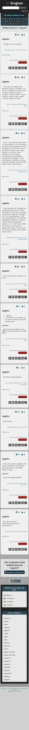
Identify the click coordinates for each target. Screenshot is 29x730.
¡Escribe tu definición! (15, 572)
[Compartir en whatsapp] (16, 68)
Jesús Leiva (13, 283)
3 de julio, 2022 (23, 427)
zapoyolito (8, 673)
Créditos (11, 688)
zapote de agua (9, 652)
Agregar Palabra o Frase (15, 15)
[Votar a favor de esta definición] (16, 35)
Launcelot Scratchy (17, 170)
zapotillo (7, 667)
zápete (6, 621)
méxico (7, 111)
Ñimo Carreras (14, 338)
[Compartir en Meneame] (25, 68)
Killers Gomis (12, 531)
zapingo (7, 627)
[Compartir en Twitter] (13, 68)
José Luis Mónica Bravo (15, 383)
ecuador (7, 389)
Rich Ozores (11, 50)
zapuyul (7, 679)
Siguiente (17, 581)
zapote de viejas (9, 655)
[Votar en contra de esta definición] (22, 35)
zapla (6, 637)
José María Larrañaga (16, 483)
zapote (5, 38)
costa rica (7, 345)
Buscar (23, 8)
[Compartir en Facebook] (10, 68)
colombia (7, 55)
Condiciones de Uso (5, 688)
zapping (7, 676)
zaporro (7, 643)
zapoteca (7, 658)
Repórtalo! (23, 62)
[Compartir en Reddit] (19, 68)
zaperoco (7, 618)
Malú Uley (14, 427)
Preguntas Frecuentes (18, 688)
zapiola (6, 630)
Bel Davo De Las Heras (16, 237)
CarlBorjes (13, 104)
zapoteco (7, 661)
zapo (5, 640)
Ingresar (24, 11)
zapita (6, 633)
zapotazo (7, 646)
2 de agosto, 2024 (22, 531)
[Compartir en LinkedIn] (22, 68)
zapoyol (7, 670)
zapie (6, 624)
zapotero (7, 664)
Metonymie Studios (17, 691)
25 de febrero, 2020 (21, 50)
